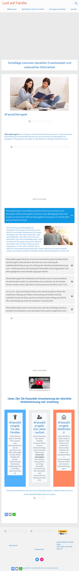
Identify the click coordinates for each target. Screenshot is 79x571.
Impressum (13, 545)
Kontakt (74, 9)
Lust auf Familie (14, 3)
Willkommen (12, 9)
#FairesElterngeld (15, 114)
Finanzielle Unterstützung (16, 519)
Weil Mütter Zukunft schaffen (33, 9)
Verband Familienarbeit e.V (39, 494)
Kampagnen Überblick (57, 9)
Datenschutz (39, 549)
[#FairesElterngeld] (39, 110)
